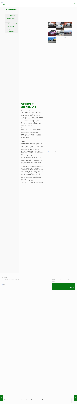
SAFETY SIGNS (10, 26)
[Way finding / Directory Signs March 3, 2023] (75, 398)
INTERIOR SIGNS (11, 18)
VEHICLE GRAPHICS (12, 24)
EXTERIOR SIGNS (11, 15)
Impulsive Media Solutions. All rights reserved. (37, 399)
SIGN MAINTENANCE (11, 30)
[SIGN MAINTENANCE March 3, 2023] (1, 398)
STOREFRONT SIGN (12, 21)
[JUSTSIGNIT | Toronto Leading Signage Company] (3, 3)
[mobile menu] (74, 3)
